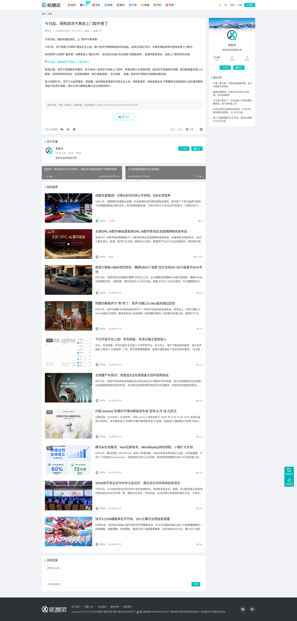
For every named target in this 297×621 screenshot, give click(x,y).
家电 (110, 4)
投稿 (251, 5)
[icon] (243, 609)
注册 (239, 5)
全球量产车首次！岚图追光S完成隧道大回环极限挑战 (131, 375)
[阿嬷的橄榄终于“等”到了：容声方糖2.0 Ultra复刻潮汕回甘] (68, 316)
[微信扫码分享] (62, 129)
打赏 (188, 129)
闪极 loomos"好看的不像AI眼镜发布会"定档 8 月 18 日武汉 (135, 411)
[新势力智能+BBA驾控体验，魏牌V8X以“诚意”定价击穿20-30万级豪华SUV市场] (68, 280)
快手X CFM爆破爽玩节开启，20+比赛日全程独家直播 (132, 519)
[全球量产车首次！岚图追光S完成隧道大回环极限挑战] (68, 387)
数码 (122, 4)
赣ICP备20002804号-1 (124, 611)
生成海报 (52, 129)
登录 (232, 5)
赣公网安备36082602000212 (154, 611)
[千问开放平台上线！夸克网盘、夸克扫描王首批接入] (68, 352)
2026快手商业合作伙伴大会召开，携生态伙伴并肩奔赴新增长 (137, 483)
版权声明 (114, 606)
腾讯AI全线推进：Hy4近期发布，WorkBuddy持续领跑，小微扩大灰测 (144, 447)
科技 (85, 4)
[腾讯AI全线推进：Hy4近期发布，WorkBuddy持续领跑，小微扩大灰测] (68, 459)
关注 (185, 148)
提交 (196, 584)
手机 (97, 4)
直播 (146, 4)
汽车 (134, 4)
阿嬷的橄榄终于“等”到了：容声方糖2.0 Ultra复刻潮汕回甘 (135, 303)
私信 (198, 148)
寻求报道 (101, 606)
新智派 (48, 31)
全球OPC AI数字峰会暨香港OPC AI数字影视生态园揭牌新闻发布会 (141, 231)
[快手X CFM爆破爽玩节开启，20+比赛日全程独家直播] (68, 531)
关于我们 (75, 606)
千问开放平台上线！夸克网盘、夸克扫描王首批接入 (130, 339)
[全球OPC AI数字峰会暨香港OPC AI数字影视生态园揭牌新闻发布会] (68, 244)
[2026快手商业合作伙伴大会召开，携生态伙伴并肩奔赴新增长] (68, 495)
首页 (73, 4)
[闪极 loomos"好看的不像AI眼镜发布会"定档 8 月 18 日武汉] (68, 423)
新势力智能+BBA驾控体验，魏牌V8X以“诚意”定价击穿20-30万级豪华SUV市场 (148, 270)
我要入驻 (88, 606)
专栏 (158, 4)
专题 (171, 4)
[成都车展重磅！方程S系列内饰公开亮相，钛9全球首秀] (68, 208)
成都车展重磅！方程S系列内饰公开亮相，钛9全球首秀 (132, 195)
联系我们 (127, 606)
